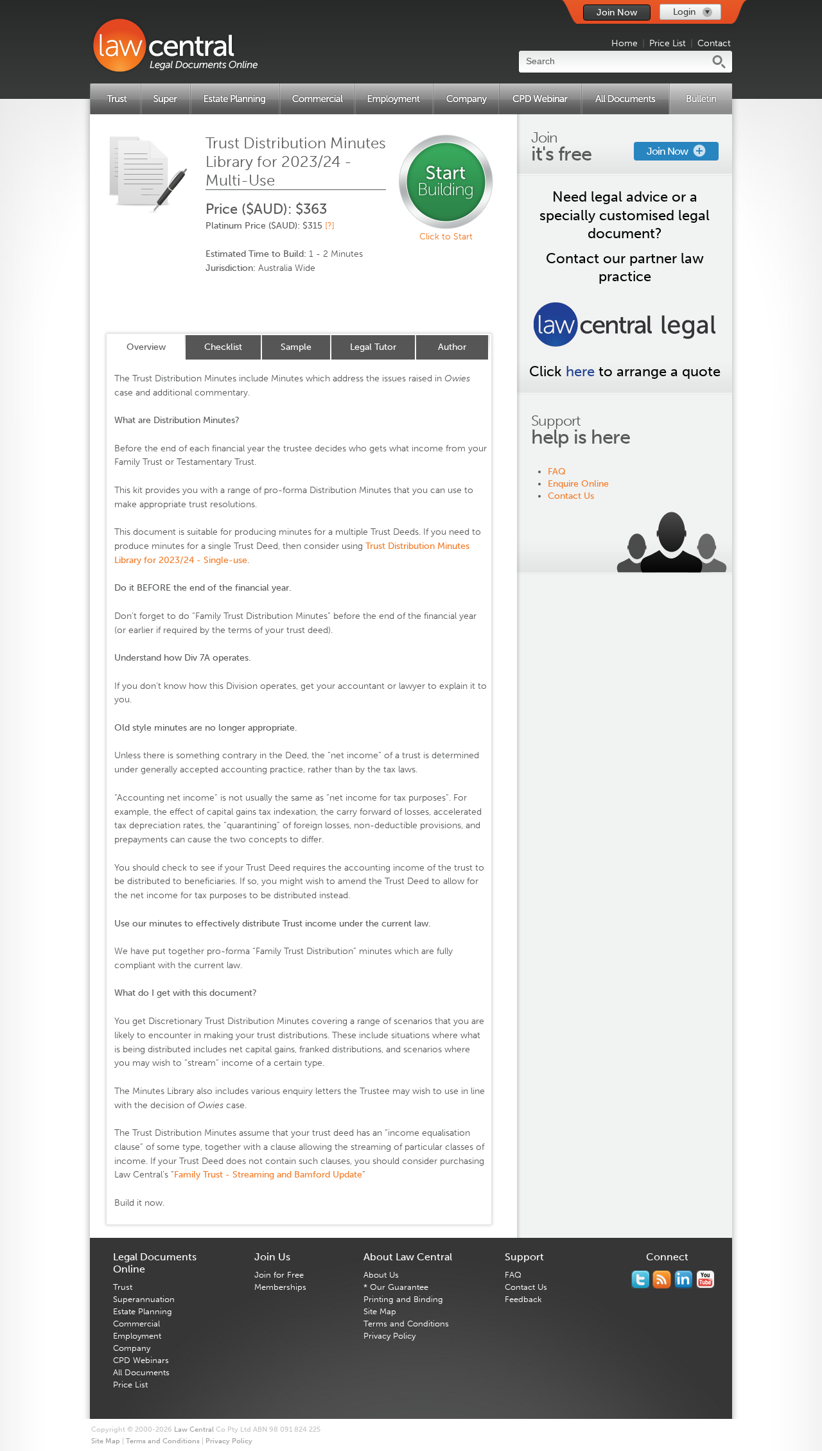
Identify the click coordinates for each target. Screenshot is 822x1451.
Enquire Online (578, 483)
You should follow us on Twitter (640, 1280)
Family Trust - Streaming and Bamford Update (268, 1174)
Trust (122, 1287)
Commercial (136, 1323)
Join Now (617, 12)
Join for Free (279, 1275)
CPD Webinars (141, 1360)
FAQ (557, 471)
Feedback (523, 1299)
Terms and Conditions (406, 1323)
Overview (146, 347)
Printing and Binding (403, 1299)
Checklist (223, 347)
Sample (296, 347)
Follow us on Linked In (683, 1280)
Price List (667, 43)
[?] (330, 225)
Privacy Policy (389, 1336)
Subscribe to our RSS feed (661, 1280)
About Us (381, 1275)
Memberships (280, 1287)
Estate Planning (142, 1311)
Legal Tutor (373, 347)
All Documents (141, 1372)
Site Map (379, 1311)
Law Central (194, 1429)
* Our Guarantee (395, 1287)
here (580, 371)
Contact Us (571, 496)
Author (452, 347)
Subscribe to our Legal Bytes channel (705, 1280)
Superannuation (144, 1299)
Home (624, 43)
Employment (137, 1336)
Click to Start (446, 236)
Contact (714, 43)
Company (131, 1348)
